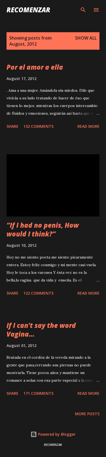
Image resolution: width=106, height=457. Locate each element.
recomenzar (28, 9)
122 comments (38, 293)
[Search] (83, 10)
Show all (86, 38)
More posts (87, 413)
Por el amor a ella (35, 67)
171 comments (38, 393)
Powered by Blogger (56, 434)
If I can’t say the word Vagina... (41, 330)
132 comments (38, 126)
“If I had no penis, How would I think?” (43, 229)
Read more (88, 126)
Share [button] (12, 126)
